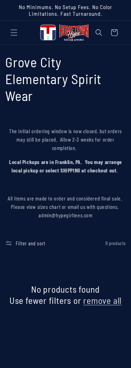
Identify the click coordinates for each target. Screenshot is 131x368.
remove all (102, 300)
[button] (14, 32)
